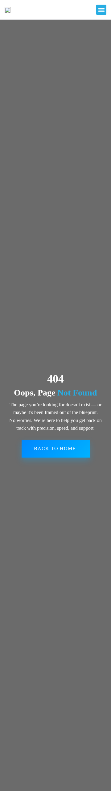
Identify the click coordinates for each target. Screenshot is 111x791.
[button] (101, 10)
